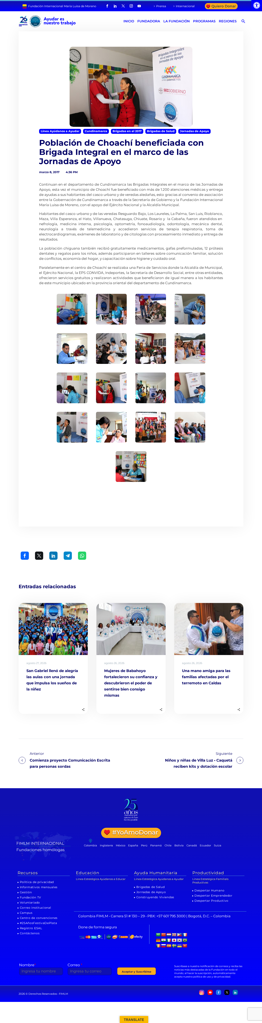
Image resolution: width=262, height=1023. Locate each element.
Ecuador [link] (205, 845)
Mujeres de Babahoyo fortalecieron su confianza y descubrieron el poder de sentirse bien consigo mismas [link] (130, 683)
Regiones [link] (228, 21)
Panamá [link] (156, 845)
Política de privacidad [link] (37, 882)
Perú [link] (144, 845)
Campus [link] (26, 913)
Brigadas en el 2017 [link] (127, 131)
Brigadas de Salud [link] (161, 131)
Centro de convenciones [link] (39, 918)
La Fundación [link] (176, 21)
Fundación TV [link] (30, 897)
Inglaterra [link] (106, 845)
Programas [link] (204, 21)
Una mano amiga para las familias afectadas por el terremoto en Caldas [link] (206, 677)
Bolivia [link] (179, 845)
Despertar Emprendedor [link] (213, 895)
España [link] (133, 845)
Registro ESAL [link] (31, 928)
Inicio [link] (128, 21)
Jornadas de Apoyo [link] (194, 131)
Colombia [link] (90, 845)
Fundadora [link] (148, 21)
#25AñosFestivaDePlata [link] (38, 923)
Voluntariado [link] (30, 902)
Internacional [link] (185, 6)
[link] (256, 5)
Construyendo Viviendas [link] (155, 897)
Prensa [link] (161, 6)
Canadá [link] (191, 845)
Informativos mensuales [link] (39, 887)
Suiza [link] (217, 845)
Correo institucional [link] (35, 907)
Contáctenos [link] (30, 933)
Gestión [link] (26, 892)
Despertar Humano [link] (209, 890)
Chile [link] (168, 845)
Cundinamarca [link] (96, 131)
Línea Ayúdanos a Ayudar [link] (60, 131)
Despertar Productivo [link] (211, 901)
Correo (75, 965)
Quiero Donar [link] (223, 6)
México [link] (120, 845)
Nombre (27, 965)
